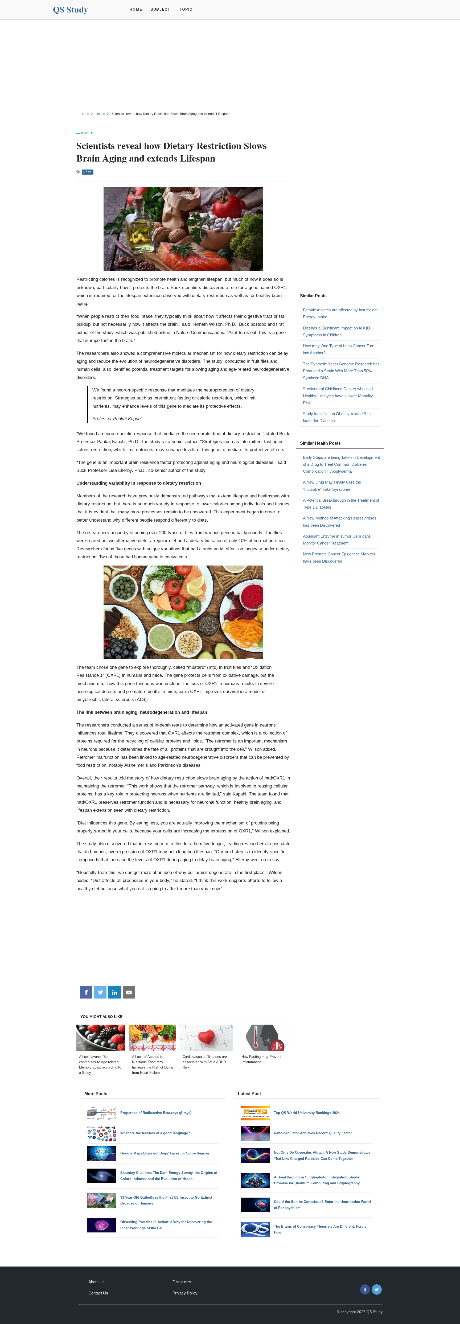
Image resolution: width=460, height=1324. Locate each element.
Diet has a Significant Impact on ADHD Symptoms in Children (336, 331)
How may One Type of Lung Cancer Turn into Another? (338, 349)
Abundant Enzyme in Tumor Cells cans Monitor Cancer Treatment (337, 539)
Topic (185, 9)
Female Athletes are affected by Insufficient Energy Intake (340, 313)
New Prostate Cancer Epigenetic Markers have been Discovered (339, 557)
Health (87, 133)
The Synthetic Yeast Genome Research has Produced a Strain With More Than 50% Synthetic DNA (341, 371)
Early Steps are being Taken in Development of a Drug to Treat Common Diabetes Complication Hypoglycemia (341, 464)
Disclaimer (181, 1282)
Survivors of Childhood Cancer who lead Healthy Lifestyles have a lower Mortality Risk (338, 395)
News (87, 172)
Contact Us (98, 1293)
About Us (96, 1282)
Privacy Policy (185, 1293)
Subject (160, 9)
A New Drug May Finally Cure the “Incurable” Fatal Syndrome (332, 485)
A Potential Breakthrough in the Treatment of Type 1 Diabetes (341, 503)
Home (135, 9)
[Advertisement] (230, 64)
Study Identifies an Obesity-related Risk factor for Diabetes (337, 417)
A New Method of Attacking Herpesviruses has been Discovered (339, 521)
